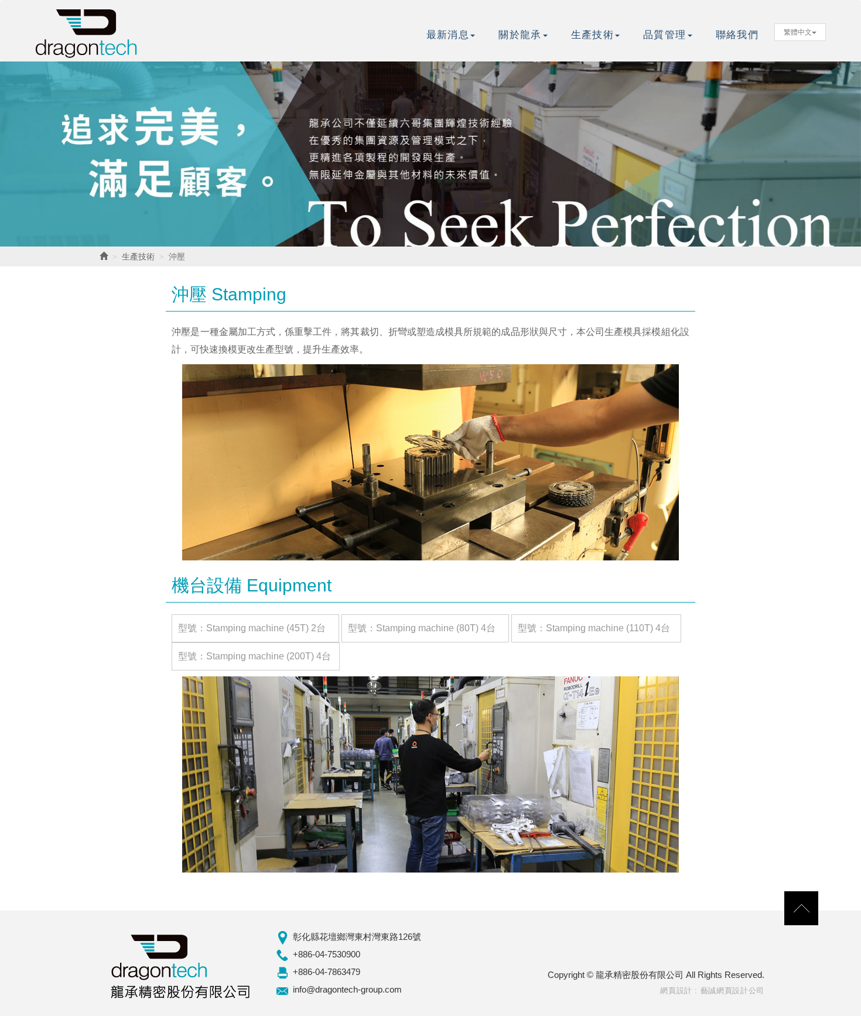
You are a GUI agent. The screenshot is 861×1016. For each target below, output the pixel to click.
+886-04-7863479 (326, 972)
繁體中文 (798, 32)
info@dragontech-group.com (347, 989)
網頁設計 (676, 990)
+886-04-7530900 (326, 954)
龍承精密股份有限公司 (87, 31)
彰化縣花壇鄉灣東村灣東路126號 (357, 937)
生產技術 (138, 256)
